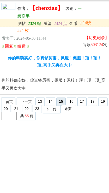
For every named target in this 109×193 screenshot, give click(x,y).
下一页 (51, 109)
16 (71, 102)
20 (6, 109)
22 (27, 109)
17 (82, 102)
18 (92, 102)
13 (40, 102)
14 (51, 102)
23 (37, 109)
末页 (68, 109)
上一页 (26, 102)
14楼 (87, 23)
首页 (9, 102)
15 (61, 102)
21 (16, 109)
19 (103, 102)
